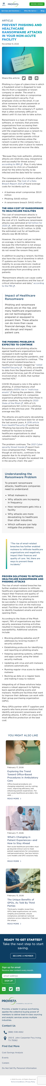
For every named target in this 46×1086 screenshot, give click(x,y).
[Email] (36, 78)
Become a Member (37, 4)
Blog (42, 11)
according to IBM (11, 164)
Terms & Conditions (17, 1082)
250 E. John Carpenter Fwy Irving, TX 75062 (24, 1039)
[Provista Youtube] (18, 989)
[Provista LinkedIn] (4, 989)
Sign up (9, 981)
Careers (5, 1063)
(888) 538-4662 (15, 1032)
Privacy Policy (30, 1082)
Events (5, 1058)
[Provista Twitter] (11, 989)
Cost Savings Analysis (12, 1052)
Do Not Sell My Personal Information (19, 1068)
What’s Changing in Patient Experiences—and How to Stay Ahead (22, 840)
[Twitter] (24, 78)
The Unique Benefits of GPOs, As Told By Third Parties (21, 902)
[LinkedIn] (30, 78)
